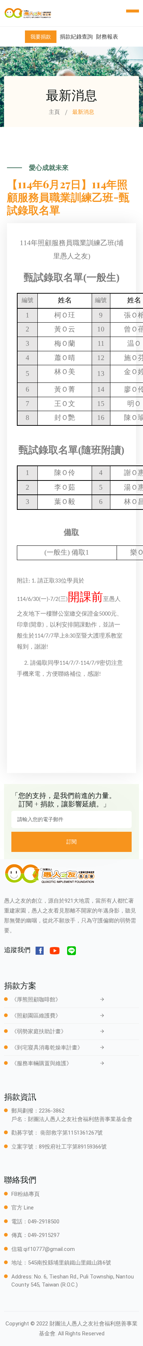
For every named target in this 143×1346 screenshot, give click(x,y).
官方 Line (22, 1207)
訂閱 (71, 842)
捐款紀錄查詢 (76, 36)
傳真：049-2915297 (35, 1235)
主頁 (54, 112)
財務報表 (107, 36)
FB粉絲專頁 (25, 1194)
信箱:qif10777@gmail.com (43, 1249)
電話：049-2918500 (35, 1221)
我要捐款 (40, 37)
